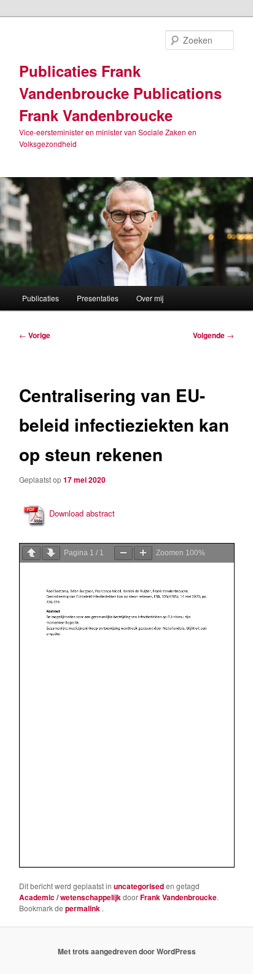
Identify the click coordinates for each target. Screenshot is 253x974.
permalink (83, 908)
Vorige (34, 335)
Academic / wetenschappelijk (70, 897)
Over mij (149, 298)
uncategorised (139, 886)
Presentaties (98, 298)
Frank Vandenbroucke (178, 897)
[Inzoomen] (143, 553)
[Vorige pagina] (31, 553)
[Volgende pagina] (51, 553)
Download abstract (82, 513)
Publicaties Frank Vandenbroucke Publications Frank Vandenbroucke (120, 92)
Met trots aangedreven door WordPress (127, 951)
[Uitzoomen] (123, 553)
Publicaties (40, 298)
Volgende (213, 335)
